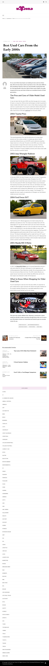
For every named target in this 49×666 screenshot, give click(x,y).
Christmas (5, 436)
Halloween (5, 512)
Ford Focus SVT (22, 324)
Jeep (17, 41)
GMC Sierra (5, 509)
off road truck (6, 375)
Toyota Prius (32, 326)
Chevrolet (4, 365)
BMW (3, 414)
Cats (3, 426)
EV (3, 468)
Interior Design (6, 531)
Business (4, 420)
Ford (14, 41)
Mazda (20, 41)
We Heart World (14, 662)
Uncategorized (6, 649)
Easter (4, 455)
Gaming (4, 490)
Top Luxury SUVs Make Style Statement (25, 351)
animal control (6, 401)
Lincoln (4, 355)
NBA (3, 579)
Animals (4, 404)
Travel (9, 366)
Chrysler (4, 439)
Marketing (5, 560)
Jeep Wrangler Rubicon (33, 324)
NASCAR (4, 576)
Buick (3, 417)
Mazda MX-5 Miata (21, 266)
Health (4, 515)
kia (3, 538)
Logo (3, 554)
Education (5, 458)
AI (2, 394)
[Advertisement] (24, 28)
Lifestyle (4, 366)
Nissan (4, 589)
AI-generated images (7, 398)
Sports (4, 617)
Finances (4, 477)
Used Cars (5, 656)
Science (4, 611)
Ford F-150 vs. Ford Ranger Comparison (25, 372)
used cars (27, 110)
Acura (4, 391)
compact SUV (5, 449)
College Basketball (7, 442)
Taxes (3, 624)
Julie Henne (4, 88)
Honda (4, 525)
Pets (3, 601)
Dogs (3, 452)
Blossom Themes (40, 662)
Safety (4, 608)
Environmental (6, 465)
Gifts (3, 500)
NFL (3, 586)
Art (3, 407)
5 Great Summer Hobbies (21, 362)
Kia (3, 541)
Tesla (3, 633)
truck (3, 367)
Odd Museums (6, 592)
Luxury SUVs (5, 356)
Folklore (4, 480)
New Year (4, 582)
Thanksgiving (6, 636)
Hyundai (4, 528)
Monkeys (4, 573)
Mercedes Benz (5, 357)
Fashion (4, 474)
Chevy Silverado (6, 433)
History (4, 519)
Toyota (24, 41)
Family (4, 471)
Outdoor (5, 598)
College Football (7, 445)
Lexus (3, 544)
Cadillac (4, 423)
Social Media (5, 614)
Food (3, 484)
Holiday (4, 522)
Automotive (5, 410)
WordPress (10, 664)
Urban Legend (6, 652)
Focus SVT (19, 226)
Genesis (4, 496)
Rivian (4, 605)
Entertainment (6, 461)
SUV (3, 621)
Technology (5, 627)
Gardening (5, 493)
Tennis (4, 630)
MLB (3, 570)
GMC (3, 503)
